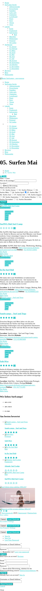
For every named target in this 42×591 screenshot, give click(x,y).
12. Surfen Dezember (24, 199)
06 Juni (12, 57)
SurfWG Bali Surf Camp (11, 224)
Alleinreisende (14, 7)
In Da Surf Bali (7, 270)
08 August (13, 61)
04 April (12, 53)
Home (7, 3)
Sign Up (8, 538)
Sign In (7, 536)
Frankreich (13, 31)
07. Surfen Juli (19, 195)
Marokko (12, 37)
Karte (11, 29)
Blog (6, 73)
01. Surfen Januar (9, 190)
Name (3, 563)
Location (3, 183)
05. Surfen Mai (32, 192)
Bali (15, 35)
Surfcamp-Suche (11, 5)
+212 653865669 (19, 339)
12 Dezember (14, 69)
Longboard (13, 17)
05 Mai (11, 55)
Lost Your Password (12, 540)
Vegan (11, 23)
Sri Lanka (12, 43)
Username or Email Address (11, 544)
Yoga (11, 25)
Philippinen (13, 39)
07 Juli (11, 59)
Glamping (13, 15)
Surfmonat (8, 45)
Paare (11, 19)
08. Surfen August (34, 195)
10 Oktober (13, 65)
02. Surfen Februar (26, 190)
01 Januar (12, 47)
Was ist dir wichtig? (7, 181)
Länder (7, 27)
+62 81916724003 (30, 250)
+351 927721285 (19, 387)
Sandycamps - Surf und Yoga (13, 313)
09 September (14, 63)
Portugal (12, 41)
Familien (12, 11)
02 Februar (13, 49)
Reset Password (6, 584)
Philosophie (9, 75)
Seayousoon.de (7, 513)
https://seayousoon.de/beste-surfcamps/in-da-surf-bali (18, 290)
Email (2, 561)
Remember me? (8, 552)
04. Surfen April (18, 192)
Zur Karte (3, 252)
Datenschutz (32, 513)
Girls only (13, 13)
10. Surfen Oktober (29, 197)
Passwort (4, 549)
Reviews (8, 71)
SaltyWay (4, 361)
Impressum (22, 513)
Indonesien (13, 33)
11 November (14, 67)
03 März (12, 51)
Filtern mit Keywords (7, 188)
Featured (8, 214)
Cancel (3, 519)
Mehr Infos (4, 254)
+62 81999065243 (31, 291)
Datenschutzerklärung (28, 571)
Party (11, 21)
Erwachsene (13, 9)
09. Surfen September (11, 197)
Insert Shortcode (13, 519)
